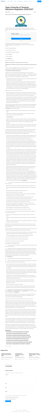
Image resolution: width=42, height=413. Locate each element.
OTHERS (30, 1)
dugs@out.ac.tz (9, 58)
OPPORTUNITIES (20, 1)
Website (6, 391)
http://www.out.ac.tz (10, 44)
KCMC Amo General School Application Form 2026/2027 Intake (6, 354)
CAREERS (11, 1)
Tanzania (9, 346)
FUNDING (15, 1)
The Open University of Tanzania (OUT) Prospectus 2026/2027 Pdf (17, 340)
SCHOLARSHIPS (25, 1)
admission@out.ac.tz (25, 290)
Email (6, 387)
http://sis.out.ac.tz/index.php (10, 105)
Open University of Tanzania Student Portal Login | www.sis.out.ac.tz (17, 338)
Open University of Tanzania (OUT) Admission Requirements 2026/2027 (18, 335)
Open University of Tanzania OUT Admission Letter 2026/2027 (16, 333)
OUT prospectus (17, 44)
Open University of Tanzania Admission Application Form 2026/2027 (17, 331)
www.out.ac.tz (8, 108)
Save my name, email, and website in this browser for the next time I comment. (16, 395)
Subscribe (39, 1)
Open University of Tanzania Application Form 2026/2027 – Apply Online (18, 343)
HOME (8, 1)
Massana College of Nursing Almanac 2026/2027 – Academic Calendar (34, 354)
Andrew (8, 11)
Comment (6, 374)
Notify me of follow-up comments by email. (12, 397)
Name (6, 383)
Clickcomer (29, 411)
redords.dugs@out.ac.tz (17, 290)
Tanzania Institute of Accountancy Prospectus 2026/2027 (19, 354)
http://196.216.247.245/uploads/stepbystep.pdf (13, 70)
